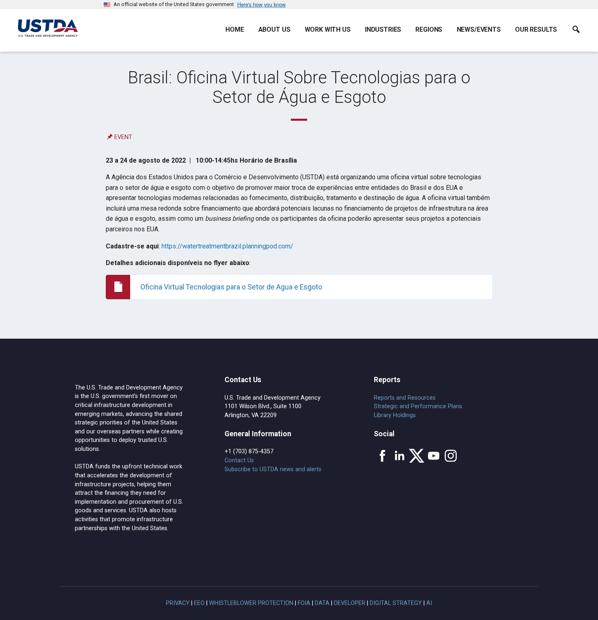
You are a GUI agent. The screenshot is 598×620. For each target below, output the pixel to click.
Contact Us (239, 460)
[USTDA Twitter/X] (416, 455)
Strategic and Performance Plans (418, 406)
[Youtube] (433, 455)
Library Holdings (395, 415)
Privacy (178, 603)
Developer (349, 603)
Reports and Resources (405, 397)
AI (429, 603)
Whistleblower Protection (251, 603)
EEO (199, 603)
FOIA (304, 603)
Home (234, 29)
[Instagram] (450, 455)
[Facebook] (382, 455)
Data (322, 603)
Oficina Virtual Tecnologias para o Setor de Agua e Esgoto (231, 287)
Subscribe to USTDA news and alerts (273, 469)
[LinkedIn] (399, 455)
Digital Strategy (396, 603)
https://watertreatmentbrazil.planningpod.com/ (227, 246)
